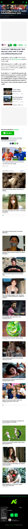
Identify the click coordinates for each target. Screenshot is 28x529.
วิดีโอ (20, 507)
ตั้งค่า (4, 520)
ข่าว (7, 507)
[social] (12, 515)
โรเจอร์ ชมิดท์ (4, 140)
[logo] (12, 2)
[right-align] (23, 2)
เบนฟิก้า (19, 138)
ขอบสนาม (15, 138)
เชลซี (10, 138)
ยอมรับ (4, 517)
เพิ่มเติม (4, 515)
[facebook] (11, 144)
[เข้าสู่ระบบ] (26, 2)
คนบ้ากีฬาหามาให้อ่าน (7, 510)
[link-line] (7, 135)
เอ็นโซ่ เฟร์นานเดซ (12, 140)
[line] (15, 144)
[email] (17, 144)
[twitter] (13, 143)
